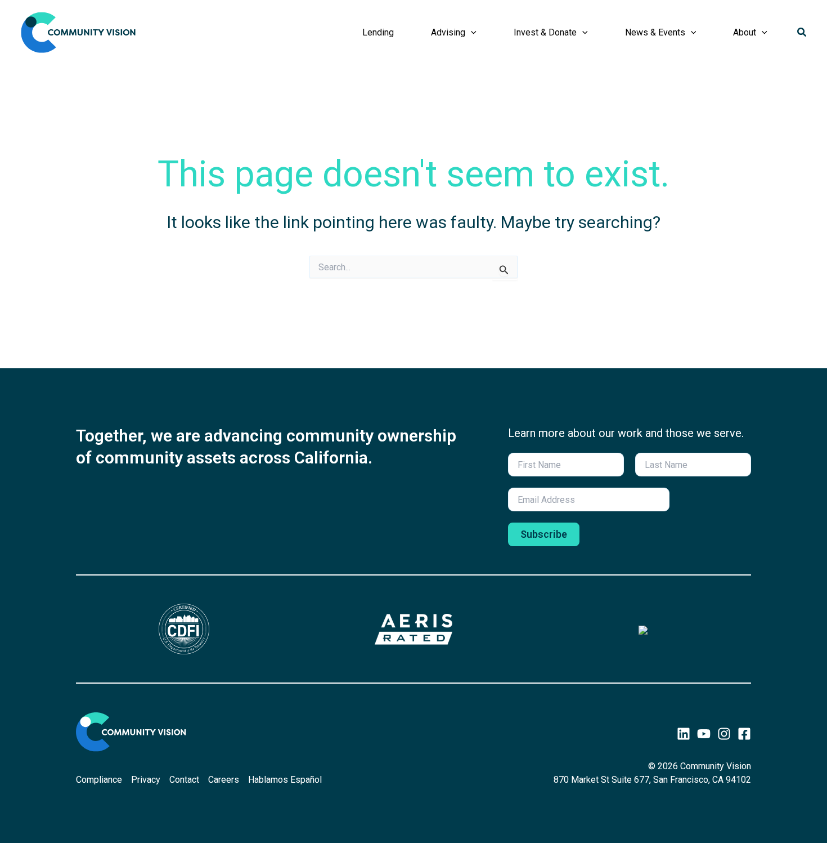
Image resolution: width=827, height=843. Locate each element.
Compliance (99, 779)
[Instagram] (724, 734)
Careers (223, 779)
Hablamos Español (285, 779)
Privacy (145, 779)
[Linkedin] (683, 734)
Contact (184, 779)
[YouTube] (704, 734)
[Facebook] (744, 734)
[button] (471, 33)
